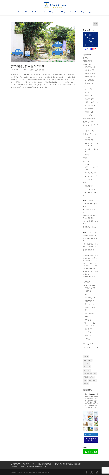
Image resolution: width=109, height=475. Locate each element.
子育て (87, 329)
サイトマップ (15, 464)
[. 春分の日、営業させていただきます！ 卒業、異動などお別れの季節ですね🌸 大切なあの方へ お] (96, 429)
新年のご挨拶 (87, 250)
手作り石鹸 (87, 64)
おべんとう (88, 325)
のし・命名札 (89, 108)
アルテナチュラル (91, 173)
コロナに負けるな (89, 189)
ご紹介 (87, 291)
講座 (86, 320)
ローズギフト (89, 89)
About (27, 12)
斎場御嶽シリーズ (89, 118)
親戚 (86, 316)
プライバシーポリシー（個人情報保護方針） (37, 464)
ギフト (85, 86)
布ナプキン (87, 161)
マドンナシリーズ (91, 176)
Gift (45, 12)
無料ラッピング (90, 112)
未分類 (85, 339)
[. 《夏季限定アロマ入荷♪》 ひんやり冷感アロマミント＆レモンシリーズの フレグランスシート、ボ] (90, 418)
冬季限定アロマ (88, 186)
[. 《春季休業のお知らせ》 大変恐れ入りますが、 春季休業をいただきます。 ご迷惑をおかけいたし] (85, 429)
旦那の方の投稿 (90, 307)
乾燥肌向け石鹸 (90, 67)
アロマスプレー (90, 140)
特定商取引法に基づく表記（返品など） (68, 464)
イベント (88, 294)
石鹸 (85, 380)
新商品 (85, 58)
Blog (82, 12)
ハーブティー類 (88, 131)
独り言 (87, 332)
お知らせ (33, 70)
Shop (63, 12)
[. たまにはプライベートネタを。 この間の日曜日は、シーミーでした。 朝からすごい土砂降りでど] (96, 418)
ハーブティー (88, 373)
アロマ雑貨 (87, 137)
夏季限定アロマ (88, 122)
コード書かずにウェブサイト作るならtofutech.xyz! (28, 466)
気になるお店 (89, 313)
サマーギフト (89, 115)
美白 (94, 380)
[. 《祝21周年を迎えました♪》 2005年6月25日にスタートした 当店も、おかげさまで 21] (90, 413)
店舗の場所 (41, 70)
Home (20, 12)
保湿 (95, 373)
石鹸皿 (85, 158)
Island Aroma (25, 70)
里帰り (87, 335)
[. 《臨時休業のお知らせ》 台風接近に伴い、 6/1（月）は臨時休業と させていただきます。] (85, 418)
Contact (73, 12)
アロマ (86, 356)
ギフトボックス (90, 105)
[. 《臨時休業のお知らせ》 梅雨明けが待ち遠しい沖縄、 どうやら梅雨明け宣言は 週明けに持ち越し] (96, 413)
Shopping (52, 12)
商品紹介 (88, 297)
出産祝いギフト (90, 99)
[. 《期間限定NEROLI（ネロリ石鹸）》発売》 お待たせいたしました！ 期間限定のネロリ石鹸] (85, 423)
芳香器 (87, 155)
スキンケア (87, 164)
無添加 (92, 377)
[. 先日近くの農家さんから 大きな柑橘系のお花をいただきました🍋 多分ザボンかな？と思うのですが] (96, 423)
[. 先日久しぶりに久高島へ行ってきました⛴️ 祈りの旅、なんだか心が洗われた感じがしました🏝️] (90, 429)
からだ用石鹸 (89, 80)
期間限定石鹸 (87, 61)
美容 (90, 380)
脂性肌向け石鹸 (90, 73)
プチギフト (88, 92)
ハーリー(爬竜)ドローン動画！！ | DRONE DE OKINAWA (90, 265)
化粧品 (86, 377)
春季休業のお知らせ (90, 227)
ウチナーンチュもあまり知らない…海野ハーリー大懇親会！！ (90, 258)
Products (35, 12)
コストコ (86, 363)
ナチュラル (87, 370)
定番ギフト (88, 95)
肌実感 (86, 383)
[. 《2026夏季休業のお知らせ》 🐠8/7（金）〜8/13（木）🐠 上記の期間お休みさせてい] (85, 413)
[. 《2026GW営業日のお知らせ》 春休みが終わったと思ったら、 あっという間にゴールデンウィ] (90, 423)
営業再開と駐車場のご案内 (27, 66)
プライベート (87, 323)
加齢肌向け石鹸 (90, 70)
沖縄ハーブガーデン (91, 102)
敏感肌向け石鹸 (90, 76)
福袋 (84, 183)
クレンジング (88, 360)
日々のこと (88, 304)
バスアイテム (89, 179)
